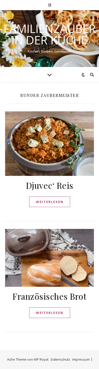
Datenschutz (60, 359)
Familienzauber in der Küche (50, 34)
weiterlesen (49, 201)
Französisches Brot (49, 296)
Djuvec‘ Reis (49, 185)
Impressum (81, 359)
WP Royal (41, 359)
